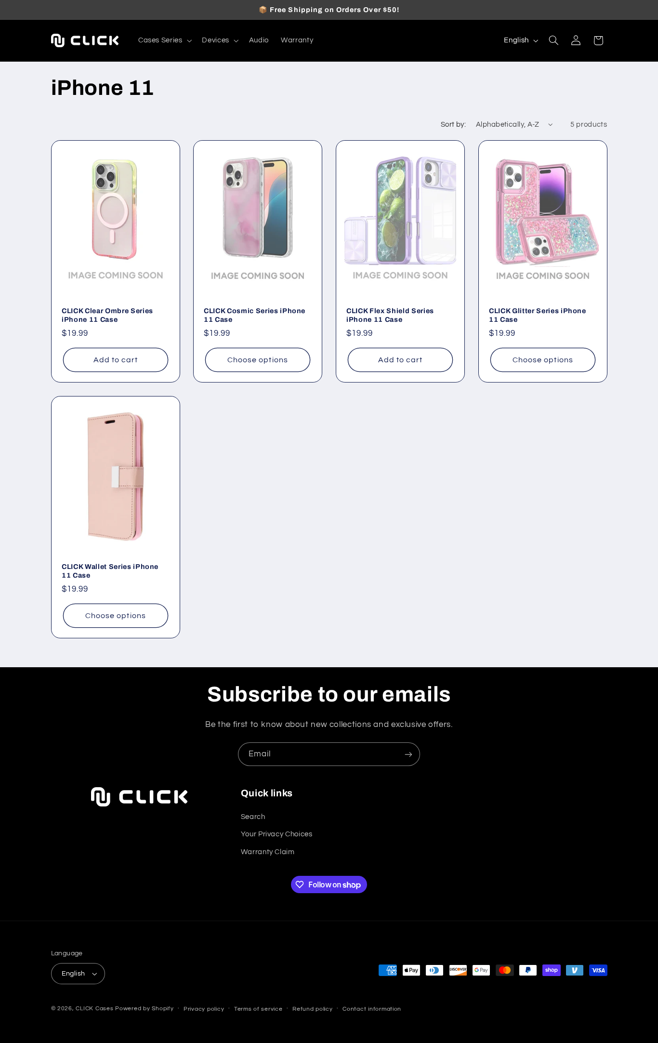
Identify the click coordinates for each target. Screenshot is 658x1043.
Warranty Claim (268, 852)
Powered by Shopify (144, 1008)
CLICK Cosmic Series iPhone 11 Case (254, 315)
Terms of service (258, 1009)
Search (253, 816)
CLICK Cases (94, 1008)
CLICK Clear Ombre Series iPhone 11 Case (107, 315)
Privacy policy (204, 1009)
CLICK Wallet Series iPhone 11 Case (110, 571)
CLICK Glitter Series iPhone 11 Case (537, 315)
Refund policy (312, 1009)
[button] (164, 40)
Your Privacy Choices (277, 834)
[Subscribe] (408, 754)
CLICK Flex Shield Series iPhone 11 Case (390, 315)
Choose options (257, 360)
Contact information (371, 1009)
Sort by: (453, 124)
